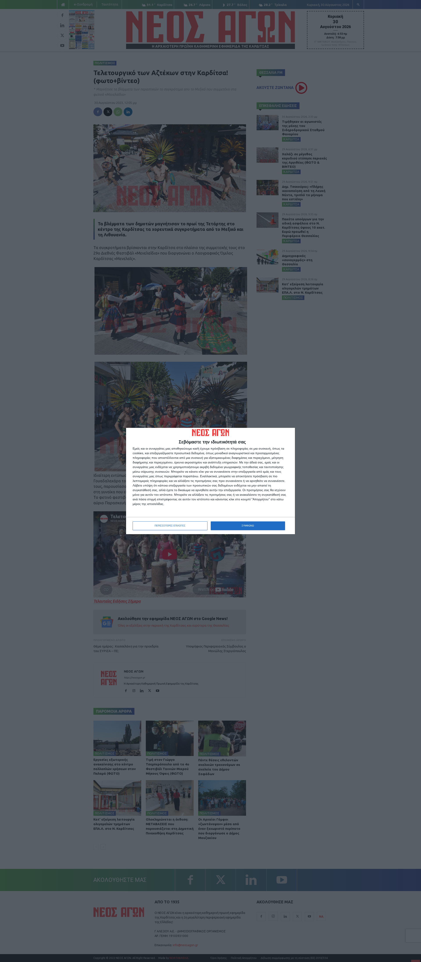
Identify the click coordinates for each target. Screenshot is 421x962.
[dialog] (210, 481)
